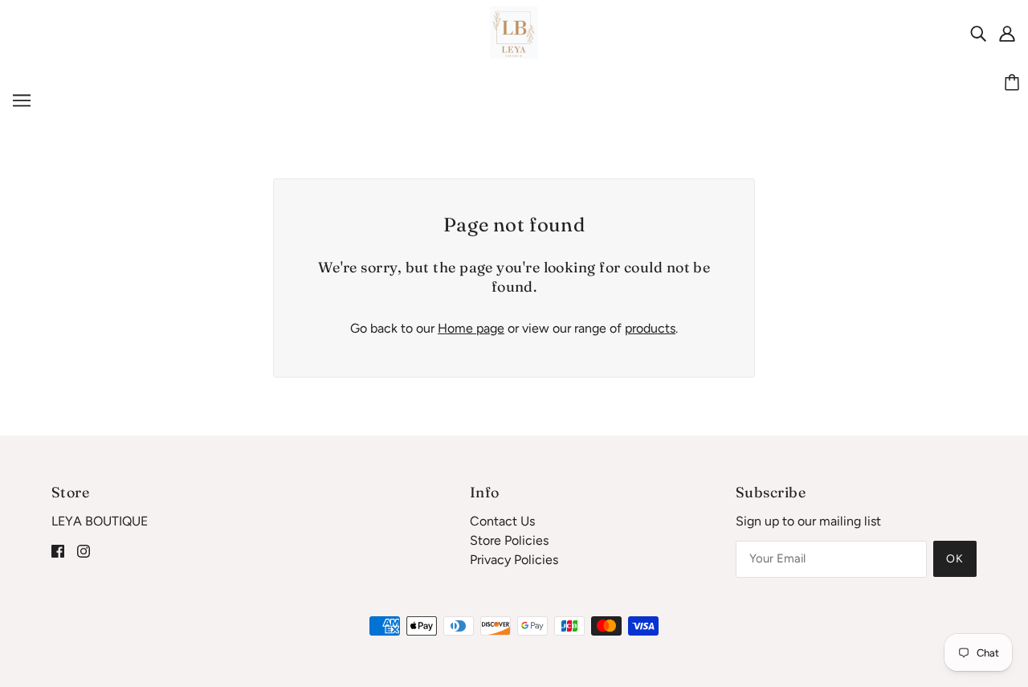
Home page (471, 328)
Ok (955, 559)
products (650, 328)
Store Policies (509, 540)
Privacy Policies (514, 559)
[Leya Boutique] (514, 31)
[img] (978, 33)
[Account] (1007, 33)
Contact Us (502, 521)
